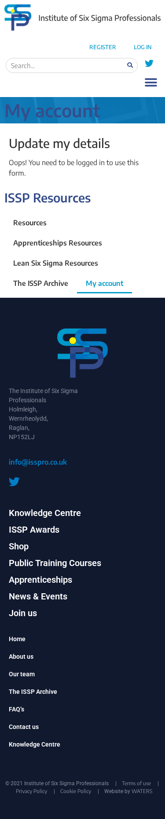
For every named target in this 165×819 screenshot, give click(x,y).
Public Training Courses (55, 563)
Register (102, 47)
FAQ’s (16, 709)
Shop (19, 546)
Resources (30, 222)
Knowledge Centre (45, 513)
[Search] (129, 65)
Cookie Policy (75, 791)
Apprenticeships (40, 579)
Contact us (24, 726)
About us (21, 656)
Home (17, 638)
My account (104, 283)
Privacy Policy (31, 791)
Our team (22, 674)
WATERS (142, 791)
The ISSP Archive (40, 283)
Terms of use (136, 783)
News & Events (38, 596)
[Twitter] (149, 64)
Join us (23, 613)
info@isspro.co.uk (38, 462)
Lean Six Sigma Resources (55, 263)
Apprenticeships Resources (57, 242)
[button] (151, 83)
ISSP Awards (34, 529)
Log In (143, 47)
